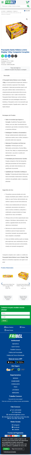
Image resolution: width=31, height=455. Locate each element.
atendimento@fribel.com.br (16, 414)
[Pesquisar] (28, 6)
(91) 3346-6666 (16, 412)
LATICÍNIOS (15, 390)
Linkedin (16, 429)
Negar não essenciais (17, 448)
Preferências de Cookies (10, 451)
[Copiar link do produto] (15, 56)
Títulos (23, 327)
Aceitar (6, 448)
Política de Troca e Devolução (15, 355)
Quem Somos (16, 346)
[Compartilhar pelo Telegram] (5, 56)
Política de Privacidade (15, 352)
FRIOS (15, 387)
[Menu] (2, 2)
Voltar (27, 10)
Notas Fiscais (9, 330)
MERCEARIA (15, 393)
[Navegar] (2, 283)
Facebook (16, 427)
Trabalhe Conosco (15, 349)
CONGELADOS (15, 384)
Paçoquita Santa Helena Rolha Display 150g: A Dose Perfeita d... (23, 285)
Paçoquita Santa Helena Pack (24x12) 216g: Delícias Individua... (7, 285)
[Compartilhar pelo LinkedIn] (9, 56)
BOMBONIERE (15, 381)
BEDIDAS (15, 378)
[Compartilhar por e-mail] (12, 56)
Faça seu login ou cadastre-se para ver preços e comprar (15, 68)
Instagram (16, 425)
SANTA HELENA (11, 64)
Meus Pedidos (9, 327)
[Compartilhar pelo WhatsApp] (2, 56)
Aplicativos (15, 344)
